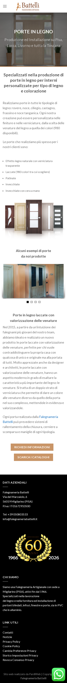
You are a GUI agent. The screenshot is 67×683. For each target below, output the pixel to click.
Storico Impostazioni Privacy (20, 655)
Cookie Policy (11, 646)
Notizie (7, 637)
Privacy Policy (11, 641)
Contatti (8, 632)
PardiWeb (35, 674)
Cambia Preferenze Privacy (19, 650)
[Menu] (5, 6)
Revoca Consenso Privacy (18, 659)
